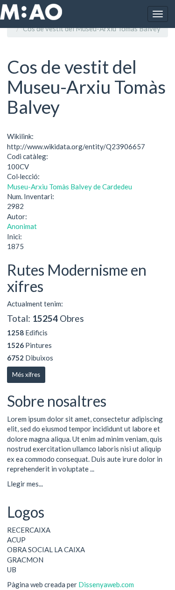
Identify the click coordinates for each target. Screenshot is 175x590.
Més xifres (26, 374)
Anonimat (22, 226)
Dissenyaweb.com (106, 584)
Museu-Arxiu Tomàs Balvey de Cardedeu (69, 186)
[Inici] (31, 12)
